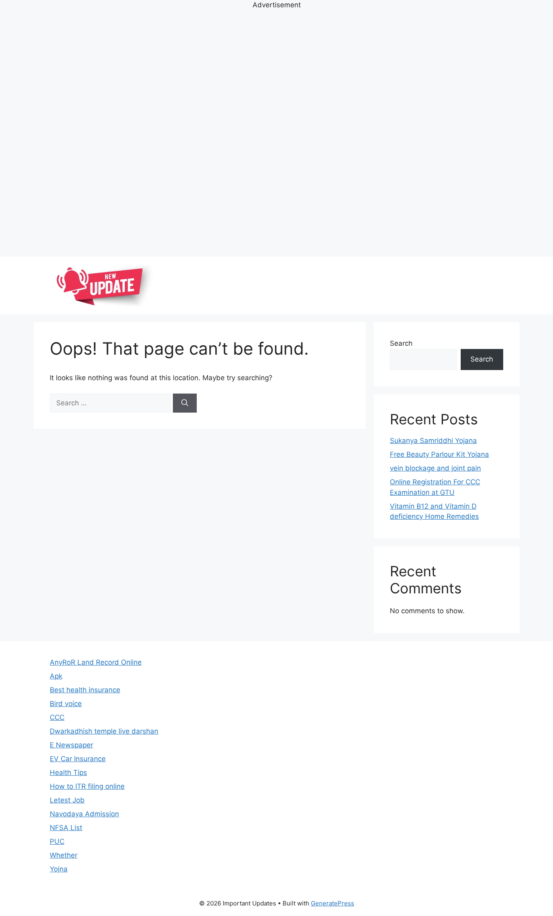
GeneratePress (332, 903)
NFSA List (66, 828)
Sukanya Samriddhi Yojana (433, 441)
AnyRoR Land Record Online (96, 662)
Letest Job (67, 800)
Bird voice (66, 704)
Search (401, 343)
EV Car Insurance (78, 759)
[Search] (185, 403)
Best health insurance (85, 690)
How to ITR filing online (87, 786)
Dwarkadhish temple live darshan (104, 731)
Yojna (59, 869)
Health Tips (68, 772)
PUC (57, 841)
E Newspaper (71, 745)
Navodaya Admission (84, 814)
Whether (63, 855)
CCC (57, 717)
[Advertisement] (276, 132)
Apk (56, 676)
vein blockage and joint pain (435, 468)
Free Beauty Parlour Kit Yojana (439, 454)
